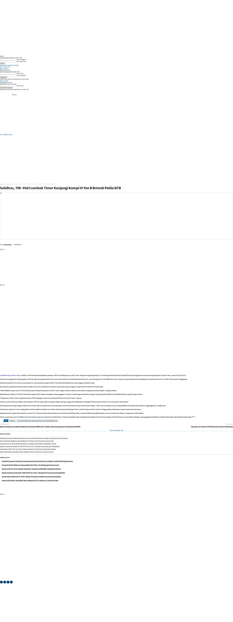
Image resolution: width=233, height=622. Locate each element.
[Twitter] (26, 92)
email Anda (20, 73)
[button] (95, 177)
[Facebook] (18, 92)
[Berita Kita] (1, 245)
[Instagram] (21, 92)
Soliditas (12, 421)
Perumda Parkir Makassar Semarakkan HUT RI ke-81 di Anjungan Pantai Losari (27, 441)
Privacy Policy (4, 68)
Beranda (2, 184)
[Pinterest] (39, 244)
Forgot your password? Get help (9, 65)
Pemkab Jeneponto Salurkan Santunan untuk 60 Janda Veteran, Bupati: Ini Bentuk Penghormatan (34, 438)
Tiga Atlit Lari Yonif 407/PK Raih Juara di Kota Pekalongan (212, 427)
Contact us (23, 621)
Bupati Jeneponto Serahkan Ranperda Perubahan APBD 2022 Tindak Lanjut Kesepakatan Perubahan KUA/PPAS (40, 427)
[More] (52, 244)
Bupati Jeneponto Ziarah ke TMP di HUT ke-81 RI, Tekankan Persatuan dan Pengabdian (30, 446)
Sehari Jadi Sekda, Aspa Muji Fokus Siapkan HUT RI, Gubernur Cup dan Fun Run (27, 452)
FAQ (18, 621)
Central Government (9, 184)
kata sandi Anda (21, 61)
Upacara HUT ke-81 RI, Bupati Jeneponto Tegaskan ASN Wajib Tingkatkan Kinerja (28, 444)
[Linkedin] (24, 92)
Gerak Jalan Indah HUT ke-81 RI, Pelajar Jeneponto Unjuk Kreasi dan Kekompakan (28, 449)
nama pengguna (21, 59)
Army (16, 184)
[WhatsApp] (46, 244)
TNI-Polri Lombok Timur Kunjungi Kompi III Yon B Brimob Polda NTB (37, 421)
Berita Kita (8, 244)
